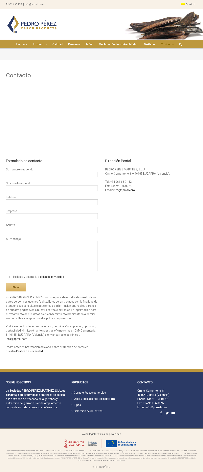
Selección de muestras (88, 411)
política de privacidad (51, 276)
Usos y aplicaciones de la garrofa (94, 398)
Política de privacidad (109, 434)
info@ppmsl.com (34, 4)
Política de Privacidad (29, 351)
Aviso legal (88, 434)
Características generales (90, 392)
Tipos (77, 405)
